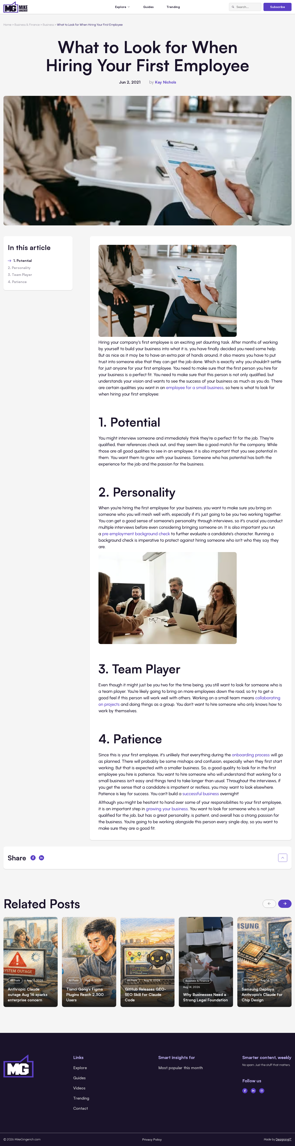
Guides (148, 7)
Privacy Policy (152, 1139)
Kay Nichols (165, 82)
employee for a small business (195, 387)
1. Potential (22, 261)
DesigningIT (284, 1139)
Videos (79, 1088)
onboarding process (251, 754)
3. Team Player (20, 275)
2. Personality (19, 268)
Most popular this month (180, 1067)
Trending (173, 7)
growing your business (167, 808)
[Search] (232, 6)
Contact (80, 1108)
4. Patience (17, 282)
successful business (200, 793)
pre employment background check (136, 533)
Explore (80, 1067)
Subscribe (277, 7)
